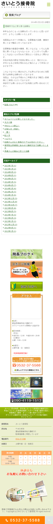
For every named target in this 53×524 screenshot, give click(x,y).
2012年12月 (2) (10, 224)
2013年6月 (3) (10, 218)
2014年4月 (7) (10, 185)
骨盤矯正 (12, 413)
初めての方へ (38, 413)
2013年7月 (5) (10, 215)
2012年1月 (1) (10, 231)
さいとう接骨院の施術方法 (37, 409)
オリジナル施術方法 (13, 415)
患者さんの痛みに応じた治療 (16, 151)
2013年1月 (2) (10, 221)
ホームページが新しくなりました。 (19, 119)
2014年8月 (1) (10, 175)
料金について (9, 411)
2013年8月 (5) (10, 211)
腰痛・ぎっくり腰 (24, 413)
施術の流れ (43, 411)
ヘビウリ (8, 139)
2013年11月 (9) (10, 202)
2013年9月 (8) (10, 208)
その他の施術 (41, 415)
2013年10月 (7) (10, 205)
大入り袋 (8, 122)
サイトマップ (26, 417)
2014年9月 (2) (10, 172)
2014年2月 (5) (10, 192)
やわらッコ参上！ (12, 126)
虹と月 (7, 135)
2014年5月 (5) (10, 182)
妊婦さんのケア (29, 415)
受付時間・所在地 (18, 409)
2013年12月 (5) (10, 198)
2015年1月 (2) (10, 169)
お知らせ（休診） (12, 129)
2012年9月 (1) (10, 228)
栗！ (7, 132)
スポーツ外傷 (33, 411)
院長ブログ (9, 105)
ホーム (7, 409)
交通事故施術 (21, 411)
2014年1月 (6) (10, 195)
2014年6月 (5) (10, 179)
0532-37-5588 (21, 439)
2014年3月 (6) (10, 188)
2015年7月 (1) (10, 166)
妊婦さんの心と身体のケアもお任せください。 (24, 142)
